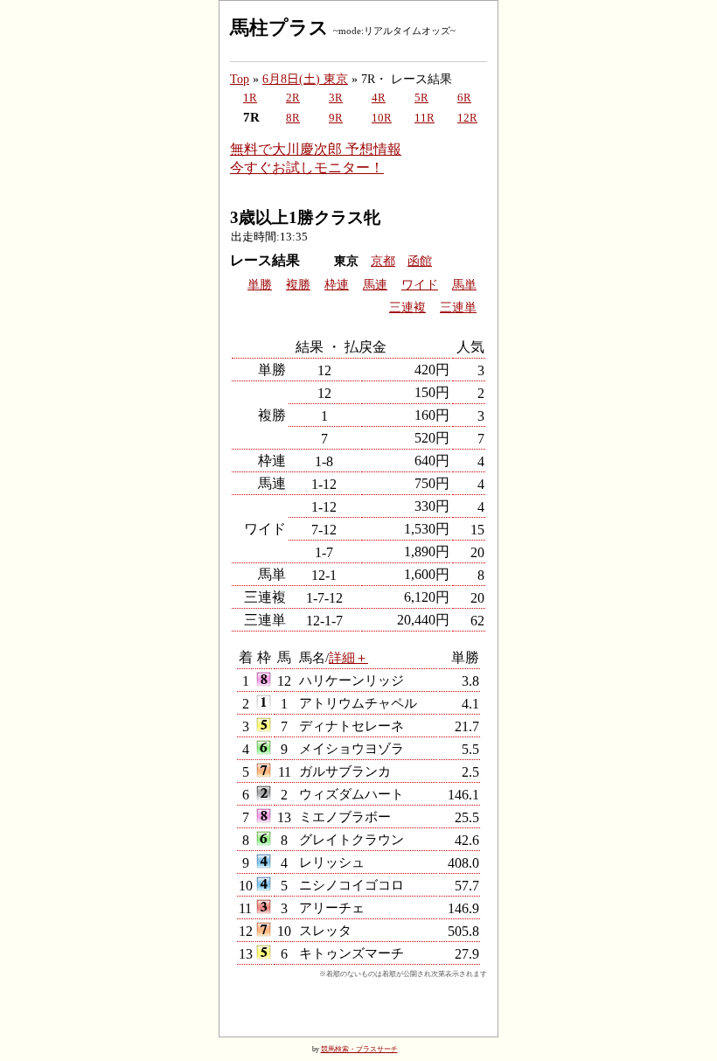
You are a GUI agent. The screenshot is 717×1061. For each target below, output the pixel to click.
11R (424, 118)
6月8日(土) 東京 (305, 79)
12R (467, 118)
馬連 (375, 284)
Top (239, 79)
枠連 (336, 284)
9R (336, 118)
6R (464, 98)
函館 (419, 261)
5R (421, 98)
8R (293, 118)
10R (382, 118)
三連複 (407, 307)
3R (336, 98)
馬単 (464, 284)
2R (293, 98)
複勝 (298, 284)
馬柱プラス (279, 27)
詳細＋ (348, 657)
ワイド (419, 284)
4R (379, 98)
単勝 (259, 284)
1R (250, 98)
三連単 (458, 307)
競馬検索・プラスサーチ (359, 1049)
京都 (383, 261)
